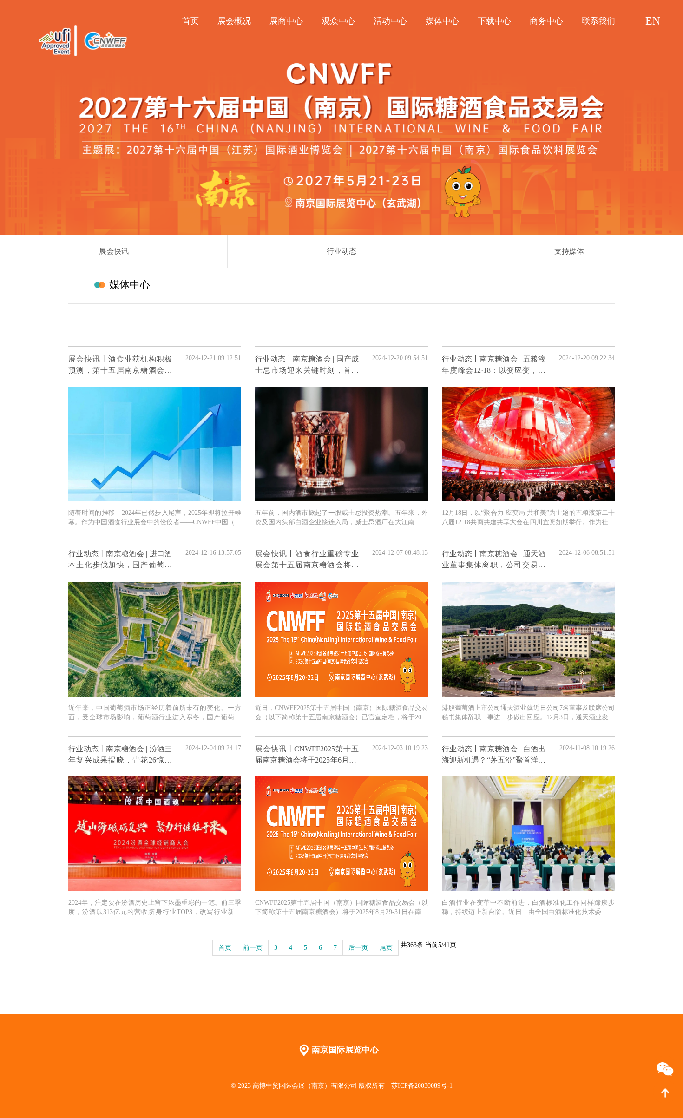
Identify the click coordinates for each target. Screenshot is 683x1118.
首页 (224, 947)
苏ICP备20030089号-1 (422, 1085)
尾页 (386, 947)
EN (652, 21)
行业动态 (341, 251)
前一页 (253, 947)
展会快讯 (114, 251)
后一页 (358, 947)
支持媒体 (569, 251)
